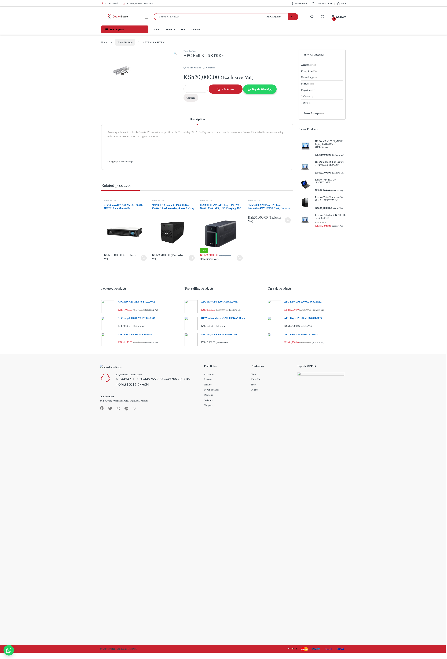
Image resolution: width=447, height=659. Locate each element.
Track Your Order (324, 3)
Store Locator (301, 3)
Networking (309, 77)
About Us (170, 29)
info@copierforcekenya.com (139, 3)
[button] (8, 650)
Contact (196, 29)
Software (307, 96)
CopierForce (108, 648)
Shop (343, 3)
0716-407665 (111, 3)
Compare (210, 67)
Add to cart (228, 89)
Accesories (309, 64)
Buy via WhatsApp (262, 89)
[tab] (197, 120)
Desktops (208, 394)
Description (197, 119)
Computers (309, 71)
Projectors (308, 90)
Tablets (306, 102)
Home (157, 29)
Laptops (208, 379)
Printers (307, 83)
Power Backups (125, 42)
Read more (192, 258)
